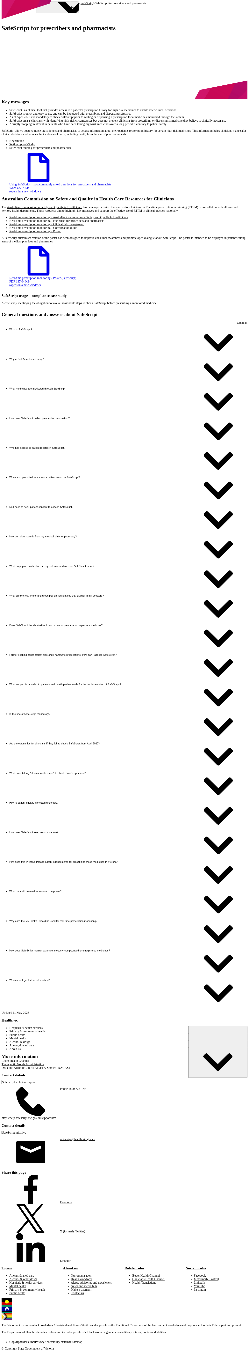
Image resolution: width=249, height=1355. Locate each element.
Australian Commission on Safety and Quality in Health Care (44, 207)
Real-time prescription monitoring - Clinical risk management (46, 224)
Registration (16, 140)
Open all (242, 322)
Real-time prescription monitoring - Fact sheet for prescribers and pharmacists (56, 220)
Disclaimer (28, 1342)
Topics (7, 1268)
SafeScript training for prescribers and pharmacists (40, 147)
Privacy (39, 1342)
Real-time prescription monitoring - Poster (35, 231)
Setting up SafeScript (22, 144)
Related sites (134, 1268)
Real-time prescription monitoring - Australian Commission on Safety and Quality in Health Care (68, 217)
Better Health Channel (15, 1060)
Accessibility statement (58, 1342)
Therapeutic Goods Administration (23, 1064)
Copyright (15, 1342)
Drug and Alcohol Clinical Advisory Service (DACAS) (36, 1067)
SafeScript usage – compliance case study (34, 296)
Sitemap (77, 1342)
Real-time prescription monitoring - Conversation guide (43, 227)
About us (70, 1268)
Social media (196, 1268)
